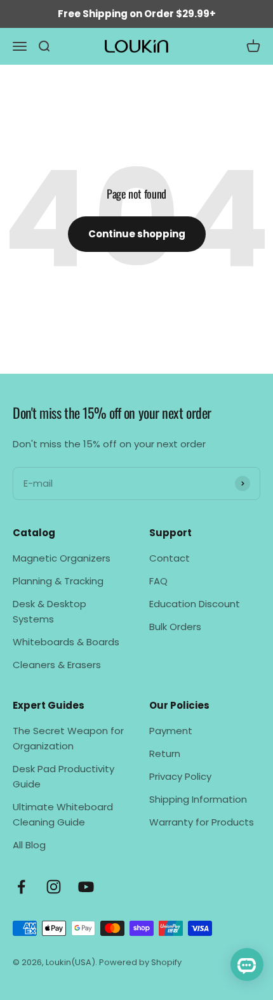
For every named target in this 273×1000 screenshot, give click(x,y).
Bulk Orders (175, 626)
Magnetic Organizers (61, 558)
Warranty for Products (201, 822)
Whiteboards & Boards (66, 641)
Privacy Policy (180, 776)
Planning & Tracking (58, 581)
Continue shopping (136, 233)
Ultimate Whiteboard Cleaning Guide (63, 814)
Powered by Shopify (140, 962)
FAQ (158, 581)
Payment (170, 730)
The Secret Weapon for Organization (68, 738)
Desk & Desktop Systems (49, 611)
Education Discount (194, 603)
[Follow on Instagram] (53, 886)
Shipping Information (198, 799)
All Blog (29, 845)
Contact (169, 558)
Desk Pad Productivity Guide (63, 776)
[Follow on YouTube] (86, 886)
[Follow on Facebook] (21, 886)
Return (164, 753)
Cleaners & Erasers (57, 664)
